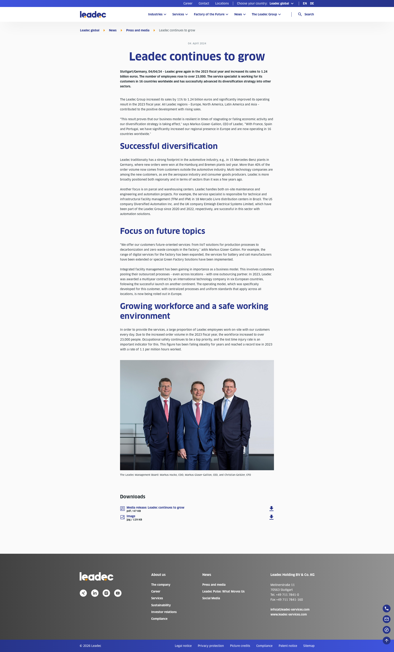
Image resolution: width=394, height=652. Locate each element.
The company (160, 585)
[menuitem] (187, 3)
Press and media (137, 30)
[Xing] (83, 593)
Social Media (211, 598)
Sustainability (161, 605)
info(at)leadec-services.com (289, 609)
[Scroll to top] (387, 640)
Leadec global (89, 30)
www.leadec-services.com (288, 614)
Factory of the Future (209, 14)
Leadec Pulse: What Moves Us (223, 591)
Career (187, 3)
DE (312, 3)
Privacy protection (211, 646)
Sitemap (309, 646)
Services (178, 14)
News (238, 14)
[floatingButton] (387, 608)
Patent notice (288, 646)
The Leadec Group (264, 14)
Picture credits (240, 646)
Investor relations (164, 612)
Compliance (159, 619)
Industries (155, 14)
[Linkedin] (94, 593)
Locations (222, 3)
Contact (204, 3)
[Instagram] (106, 593)
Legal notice (183, 646)
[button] (266, 3)
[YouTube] (117, 593)
